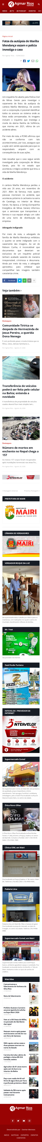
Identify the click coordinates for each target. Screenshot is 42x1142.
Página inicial (7, 36)
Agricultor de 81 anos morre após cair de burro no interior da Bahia (15, 1069)
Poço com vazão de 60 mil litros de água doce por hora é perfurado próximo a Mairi (15, 1080)
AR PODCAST (21, 11)
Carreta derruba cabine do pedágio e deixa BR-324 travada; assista (15, 1057)
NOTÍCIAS (15, 1135)
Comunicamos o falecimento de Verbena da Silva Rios (15, 986)
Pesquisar (39, 4)
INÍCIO (4, 11)
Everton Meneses (28, 1129)
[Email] (32, 61)
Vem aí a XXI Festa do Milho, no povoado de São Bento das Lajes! (15, 1021)
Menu (3, 4)
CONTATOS (21, 1138)
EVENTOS (32, 11)
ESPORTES (25, 1135)
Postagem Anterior (11, 491)
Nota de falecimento (12, 996)
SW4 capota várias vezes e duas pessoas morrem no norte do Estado (14, 1045)
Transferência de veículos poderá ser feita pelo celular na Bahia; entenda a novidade (21, 391)
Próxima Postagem (31, 491)
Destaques (6, 321)
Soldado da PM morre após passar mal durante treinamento (15, 1092)
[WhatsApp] (37, 61)
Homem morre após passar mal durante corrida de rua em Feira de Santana (15, 1033)
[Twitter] (28, 61)
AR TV (12, 11)
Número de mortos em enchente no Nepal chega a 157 (20, 451)
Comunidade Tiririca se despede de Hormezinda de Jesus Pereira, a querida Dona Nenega (20, 331)
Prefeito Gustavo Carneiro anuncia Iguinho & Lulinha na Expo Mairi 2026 (14, 1010)
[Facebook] (24, 61)
